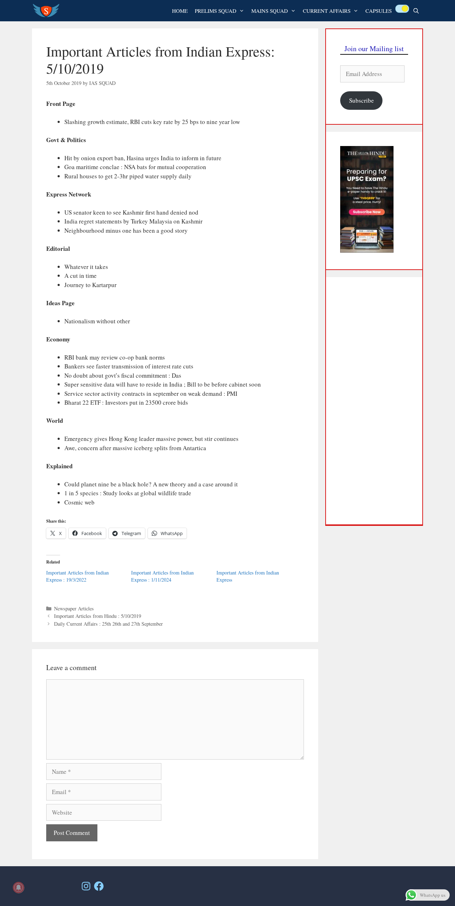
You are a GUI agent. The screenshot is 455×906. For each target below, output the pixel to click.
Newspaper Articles (74, 608)
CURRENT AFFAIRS (326, 10)
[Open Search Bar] (416, 10)
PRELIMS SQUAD (215, 10)
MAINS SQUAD (269, 10)
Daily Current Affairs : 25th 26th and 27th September (108, 623)
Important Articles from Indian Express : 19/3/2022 (77, 576)
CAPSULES (378, 10)
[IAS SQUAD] (48, 10)
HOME (180, 10)
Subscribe (361, 100)
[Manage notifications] (18, 887)
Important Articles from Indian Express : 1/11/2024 (162, 576)
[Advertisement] (374, 400)
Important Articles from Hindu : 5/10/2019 (97, 616)
